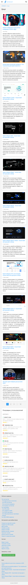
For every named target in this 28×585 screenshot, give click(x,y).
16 (20, 404)
